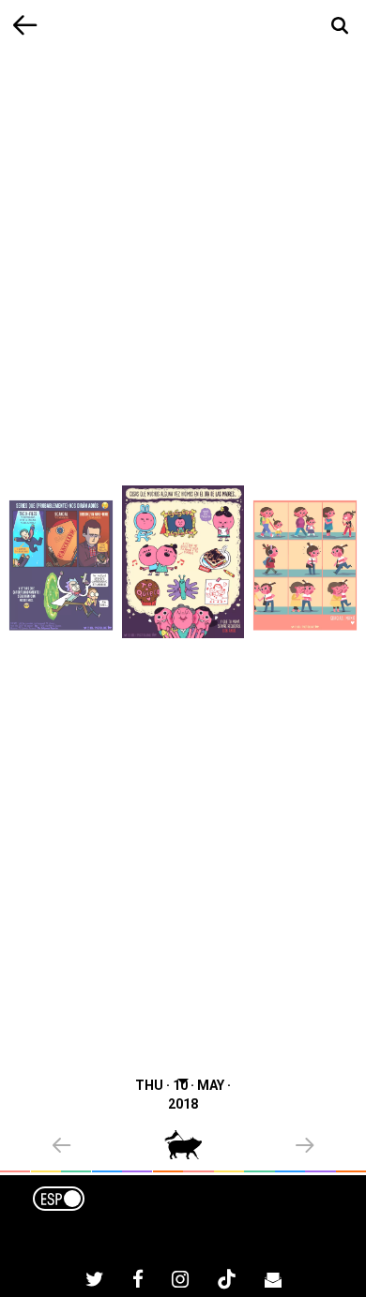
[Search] (340, 26)
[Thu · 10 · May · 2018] (183, 561)
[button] (108, 1147)
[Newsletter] (273, 1282)
